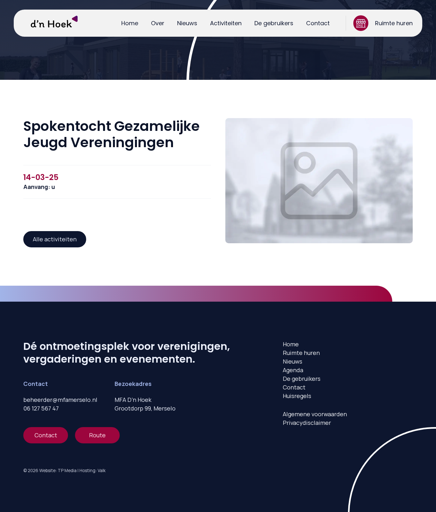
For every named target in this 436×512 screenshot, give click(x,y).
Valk (102, 470)
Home (129, 23)
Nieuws (187, 23)
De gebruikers (273, 23)
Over (157, 23)
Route (97, 435)
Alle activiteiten (55, 239)
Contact (318, 23)
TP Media (67, 470)
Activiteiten (226, 23)
